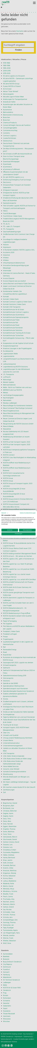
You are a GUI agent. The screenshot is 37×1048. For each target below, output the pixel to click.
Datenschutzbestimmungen (28, 513)
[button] (4, 513)
